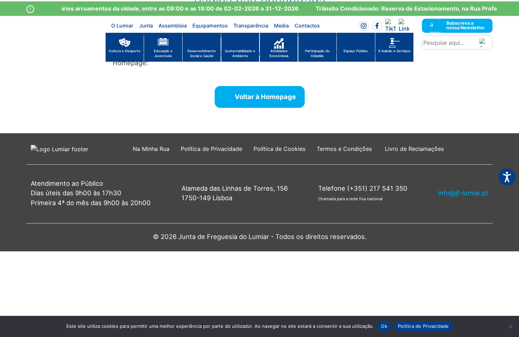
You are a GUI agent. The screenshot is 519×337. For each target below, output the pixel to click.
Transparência (250, 26)
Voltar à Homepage (265, 96)
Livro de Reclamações (414, 148)
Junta (146, 26)
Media (281, 26)
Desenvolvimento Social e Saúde (201, 53)
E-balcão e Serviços (394, 51)
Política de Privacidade (211, 148)
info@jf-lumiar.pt (463, 193)
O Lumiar (122, 26)
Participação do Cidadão (317, 53)
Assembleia (173, 26)
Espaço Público (356, 51)
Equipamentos (210, 26)
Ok (384, 326)
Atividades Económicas (278, 53)
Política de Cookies (279, 148)
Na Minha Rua (151, 148)
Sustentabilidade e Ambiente (240, 53)
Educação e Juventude (163, 53)
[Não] (510, 326)
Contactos (307, 26)
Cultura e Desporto (125, 51)
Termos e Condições (345, 148)
